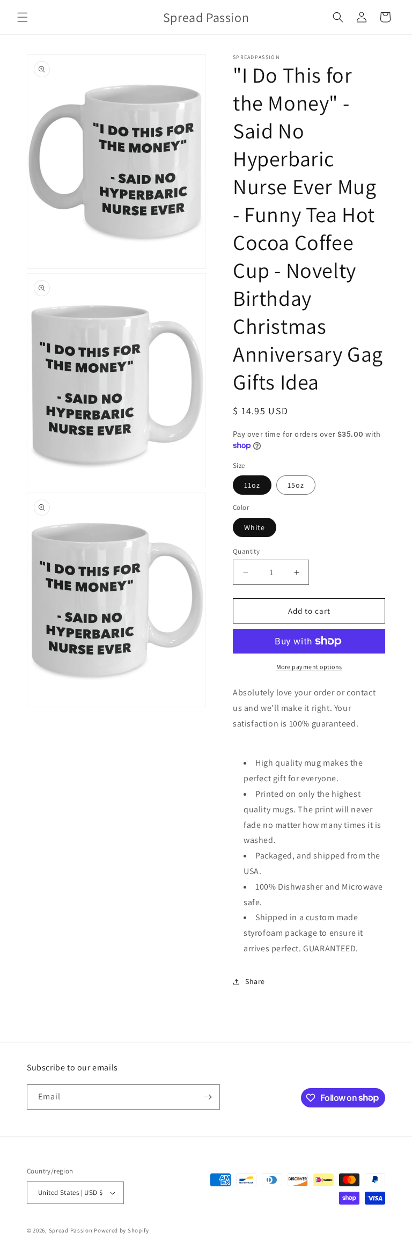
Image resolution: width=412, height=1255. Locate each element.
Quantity (246, 551)
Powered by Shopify (121, 1230)
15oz (296, 485)
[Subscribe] (207, 1097)
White (254, 527)
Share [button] (255, 981)
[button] (22, 17)
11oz (252, 485)
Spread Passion (71, 1230)
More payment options (309, 667)
